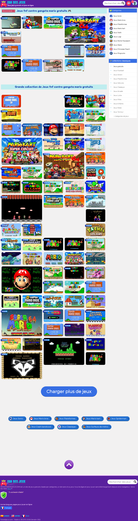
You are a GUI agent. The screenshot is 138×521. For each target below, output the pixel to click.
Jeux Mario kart (119, 28)
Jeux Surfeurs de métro (97, 427)
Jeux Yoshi (117, 32)
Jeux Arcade (118, 91)
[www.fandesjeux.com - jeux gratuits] (13, 483)
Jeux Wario (117, 45)
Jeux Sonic (117, 16)
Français (8, 508)
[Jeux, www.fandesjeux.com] (13, 3)
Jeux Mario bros (119, 20)
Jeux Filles (117, 99)
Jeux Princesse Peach (121, 49)
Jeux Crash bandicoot (41, 427)
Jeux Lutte (117, 95)
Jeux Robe (117, 108)
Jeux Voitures (118, 83)
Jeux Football (118, 70)
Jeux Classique (119, 87)
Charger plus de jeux (69, 391)
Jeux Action (117, 75)
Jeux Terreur (118, 112)
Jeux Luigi (117, 37)
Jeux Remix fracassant (121, 41)
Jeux (9, 489)
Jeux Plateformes (120, 24)
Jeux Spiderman (118, 418)
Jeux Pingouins (119, 53)
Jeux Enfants (118, 104)
